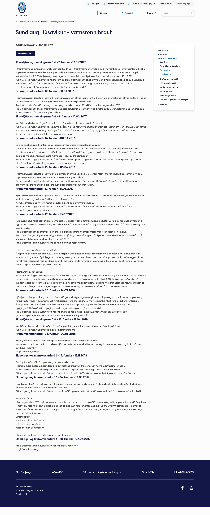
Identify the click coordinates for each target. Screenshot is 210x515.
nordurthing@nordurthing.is (104, 472)
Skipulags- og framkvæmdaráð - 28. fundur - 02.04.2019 (53, 439)
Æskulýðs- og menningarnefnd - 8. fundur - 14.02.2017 (51, 116)
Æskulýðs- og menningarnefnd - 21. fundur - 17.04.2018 (52, 319)
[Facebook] (183, 488)
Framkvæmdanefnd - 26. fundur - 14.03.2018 (45, 290)
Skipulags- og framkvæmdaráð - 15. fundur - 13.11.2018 (51, 355)
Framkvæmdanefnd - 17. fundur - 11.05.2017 (44, 188)
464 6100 (57, 472)
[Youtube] (191, 488)
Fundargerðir (56, 21)
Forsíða (16, 21)
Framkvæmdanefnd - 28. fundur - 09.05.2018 (46, 333)
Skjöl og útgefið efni (40, 21)
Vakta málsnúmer (25, 53)
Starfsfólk (148, 472)
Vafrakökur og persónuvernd (30, 490)
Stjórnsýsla (24, 21)
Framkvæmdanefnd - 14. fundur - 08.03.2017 (45, 138)
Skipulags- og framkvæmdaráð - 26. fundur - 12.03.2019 (52, 377)
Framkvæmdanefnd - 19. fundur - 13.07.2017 (45, 214)
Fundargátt (21, 494)
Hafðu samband (24, 486)
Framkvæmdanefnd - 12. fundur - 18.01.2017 (45, 91)
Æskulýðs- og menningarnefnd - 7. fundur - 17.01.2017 (51, 62)
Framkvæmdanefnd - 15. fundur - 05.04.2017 (45, 167)
